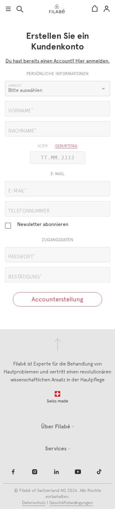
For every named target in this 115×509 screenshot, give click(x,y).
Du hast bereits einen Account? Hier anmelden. (58, 61)
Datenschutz (34, 502)
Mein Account (106, 9)
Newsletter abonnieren (42, 224)
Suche (20, 9)
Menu (8, 9)
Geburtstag (66, 146)
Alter (43, 146)
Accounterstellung (57, 299)
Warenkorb (95, 9)
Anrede (14, 85)
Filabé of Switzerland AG (42, 490)
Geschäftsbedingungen (71, 502)
